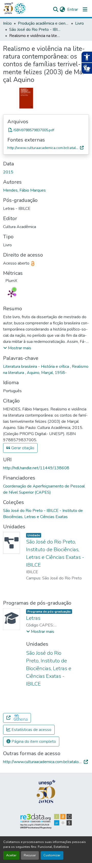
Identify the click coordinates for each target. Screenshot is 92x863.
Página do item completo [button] (33, 741)
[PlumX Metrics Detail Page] (11, 293)
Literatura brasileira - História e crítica (36, 366)
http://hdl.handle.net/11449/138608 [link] (36, 468)
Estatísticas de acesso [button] (30, 730)
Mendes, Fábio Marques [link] (24, 190)
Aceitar (11, 855)
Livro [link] (79, 23)
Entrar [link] (72, 9)
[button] (20, 8)
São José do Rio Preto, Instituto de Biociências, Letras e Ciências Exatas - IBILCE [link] (48, 668)
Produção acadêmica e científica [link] (43, 23)
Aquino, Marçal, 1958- (47, 373)
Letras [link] (33, 618)
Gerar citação (22, 448)
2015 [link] (8, 172)
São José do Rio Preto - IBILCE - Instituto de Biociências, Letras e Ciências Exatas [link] (34, 29)
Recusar (30, 855)
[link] (46, 130)
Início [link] (7, 23)
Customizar (52, 855)
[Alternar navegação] (85, 9)
